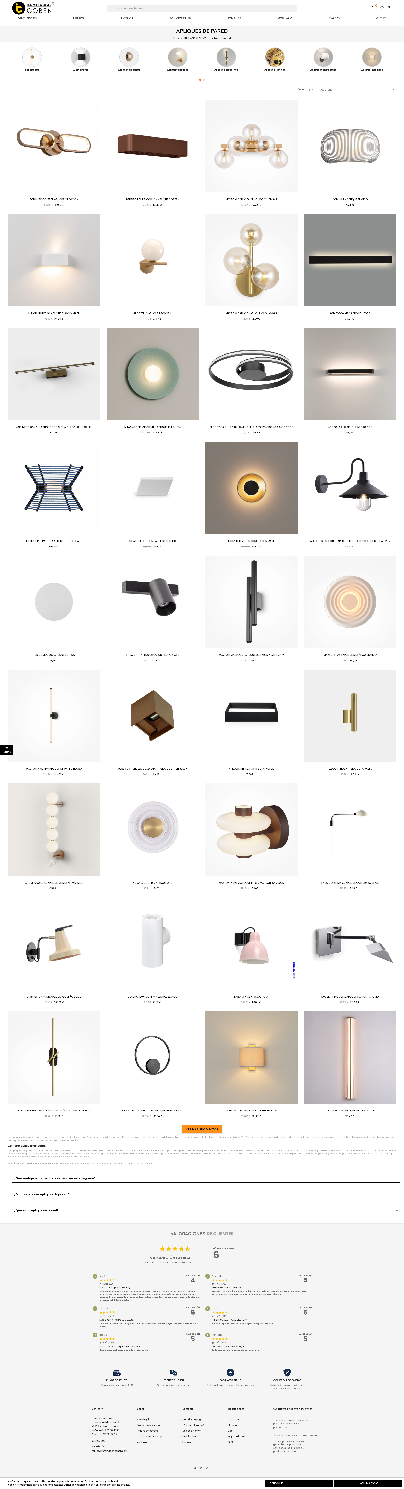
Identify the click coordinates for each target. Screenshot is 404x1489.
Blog (230, 1430)
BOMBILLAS (234, 18)
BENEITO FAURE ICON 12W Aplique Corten (152, 199)
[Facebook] (189, 1468)
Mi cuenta (233, 1425)
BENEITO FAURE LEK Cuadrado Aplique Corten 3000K (152, 768)
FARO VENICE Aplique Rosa (251, 996)
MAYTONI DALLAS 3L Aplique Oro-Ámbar (251, 313)
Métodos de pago (192, 1419)
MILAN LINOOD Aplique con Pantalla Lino (251, 1110)
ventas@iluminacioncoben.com (110, 1450)
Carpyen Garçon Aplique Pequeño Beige (54, 996)
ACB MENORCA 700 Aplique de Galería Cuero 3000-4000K (54, 427)
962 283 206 (98, 1441)
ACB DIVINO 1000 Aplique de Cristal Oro (350, 1110)
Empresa (187, 1442)
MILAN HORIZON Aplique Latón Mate (251, 541)
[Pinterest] (201, 1468)
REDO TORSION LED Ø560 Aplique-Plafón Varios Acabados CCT (251, 427)
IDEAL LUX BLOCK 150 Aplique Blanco (152, 541)
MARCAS (334, 18)
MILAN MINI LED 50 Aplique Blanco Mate (54, 313)
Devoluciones (190, 1436)
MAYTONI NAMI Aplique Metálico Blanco (350, 655)
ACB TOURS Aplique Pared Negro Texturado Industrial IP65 (350, 541)
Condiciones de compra (150, 1436)
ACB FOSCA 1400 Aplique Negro (350, 313)
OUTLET (381, 18)
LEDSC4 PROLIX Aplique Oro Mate (350, 768)
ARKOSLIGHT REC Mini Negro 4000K (251, 768)
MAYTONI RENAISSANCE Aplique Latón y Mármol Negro (54, 1110)
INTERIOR (79, 18)
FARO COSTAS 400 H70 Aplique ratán (117, 1320)
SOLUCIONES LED (180, 18)
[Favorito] (382, 8)
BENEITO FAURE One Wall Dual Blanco (153, 996)
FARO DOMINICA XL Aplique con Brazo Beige (350, 882)
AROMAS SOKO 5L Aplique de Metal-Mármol (54, 882)
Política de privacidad (149, 1425)
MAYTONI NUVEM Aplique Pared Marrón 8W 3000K (251, 882)
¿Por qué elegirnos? (193, 1425)
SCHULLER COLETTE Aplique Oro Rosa (54, 199)
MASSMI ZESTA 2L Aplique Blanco (227, 1287)
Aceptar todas (369, 1483)
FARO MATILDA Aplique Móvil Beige (115, 1287)
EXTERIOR (127, 18)
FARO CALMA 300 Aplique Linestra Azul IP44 (119, 1346)
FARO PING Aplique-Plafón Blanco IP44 (230, 1320)
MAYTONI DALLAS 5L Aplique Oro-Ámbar (251, 199)
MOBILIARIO (285, 18)
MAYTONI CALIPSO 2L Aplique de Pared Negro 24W (251, 655)
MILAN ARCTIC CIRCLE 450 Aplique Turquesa (152, 427)
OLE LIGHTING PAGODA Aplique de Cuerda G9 (54, 541)
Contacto (233, 1419)
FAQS (231, 1442)
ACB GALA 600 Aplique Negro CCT (350, 427)
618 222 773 (98, 1445)
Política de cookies (147, 1430)
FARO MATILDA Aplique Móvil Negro (228, 1346)
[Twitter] (195, 1468)
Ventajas (142, 1442)
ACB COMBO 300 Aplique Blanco (54, 655)
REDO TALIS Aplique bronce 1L (153, 313)
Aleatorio (357, 90)
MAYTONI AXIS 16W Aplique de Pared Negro (54, 768)
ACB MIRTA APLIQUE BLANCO (350, 199)
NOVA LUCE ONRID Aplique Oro (152, 882)
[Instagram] (207, 1468)
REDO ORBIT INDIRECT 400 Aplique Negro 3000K (152, 1110)
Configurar (276, 1483)
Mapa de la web (237, 1436)
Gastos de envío (191, 1430)
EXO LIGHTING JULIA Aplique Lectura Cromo (350, 996)
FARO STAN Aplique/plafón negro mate (152, 655)
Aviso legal (143, 1419)
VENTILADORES (27, 18)
